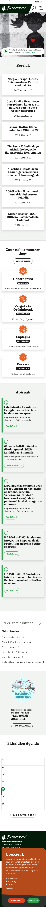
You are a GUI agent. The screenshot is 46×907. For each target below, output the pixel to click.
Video (10, 884)
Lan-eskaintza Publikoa (13, 652)
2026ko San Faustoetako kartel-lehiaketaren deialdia (23, 194)
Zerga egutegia (9, 647)
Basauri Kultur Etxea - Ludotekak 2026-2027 (23, 128)
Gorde (9, 888)
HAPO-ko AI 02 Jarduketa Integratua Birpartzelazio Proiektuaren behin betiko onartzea (22, 542)
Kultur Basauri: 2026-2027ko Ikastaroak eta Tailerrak (23, 217)
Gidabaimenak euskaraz (23, 374)
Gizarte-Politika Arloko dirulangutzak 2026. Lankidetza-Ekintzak (20, 449)
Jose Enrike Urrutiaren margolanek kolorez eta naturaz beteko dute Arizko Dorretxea (23, 106)
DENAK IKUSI (23, 261)
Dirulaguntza (14, 465)
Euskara (39, 2)
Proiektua (12, 553)
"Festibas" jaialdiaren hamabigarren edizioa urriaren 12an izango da (23, 172)
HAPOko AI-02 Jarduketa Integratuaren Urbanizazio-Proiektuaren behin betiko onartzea (23, 578)
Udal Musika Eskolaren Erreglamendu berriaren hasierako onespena (21, 410)
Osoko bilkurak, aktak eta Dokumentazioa (21, 662)
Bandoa (10, 426)
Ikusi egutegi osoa (23, 815)
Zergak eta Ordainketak (23, 307)
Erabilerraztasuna (8, 4)
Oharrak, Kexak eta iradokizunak (17, 642)
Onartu (33, 900)
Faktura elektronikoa (11, 637)
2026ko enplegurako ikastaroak (23, 346)
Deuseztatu (16, 900)
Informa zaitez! (22, 725)
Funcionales (13, 878)
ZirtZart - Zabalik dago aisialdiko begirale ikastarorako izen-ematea (23, 149)
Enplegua (23, 337)
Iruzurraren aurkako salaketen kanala (23, 288)
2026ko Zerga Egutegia (23, 319)
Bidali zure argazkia (27, 52)
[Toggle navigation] (41, 8)
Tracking (12, 881)
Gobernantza (23, 279)
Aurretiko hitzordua (11, 657)
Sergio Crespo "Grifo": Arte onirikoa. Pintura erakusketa (23, 82)
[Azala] (14, 8)
